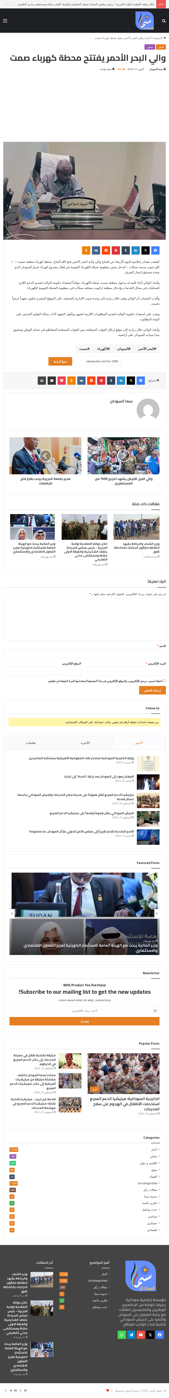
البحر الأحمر (146, 349)
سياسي (152, 1216)
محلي (150, 47)
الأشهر (139, 743)
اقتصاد (153, 1176)
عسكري (152, 1223)
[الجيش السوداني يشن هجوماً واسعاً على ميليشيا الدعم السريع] (148, 818)
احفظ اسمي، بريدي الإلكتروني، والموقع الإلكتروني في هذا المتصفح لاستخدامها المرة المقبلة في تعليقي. (104, 681)
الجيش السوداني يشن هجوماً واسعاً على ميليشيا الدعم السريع (92, 813)
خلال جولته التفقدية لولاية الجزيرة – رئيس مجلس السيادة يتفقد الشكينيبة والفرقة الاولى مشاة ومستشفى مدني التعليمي (85, 551)
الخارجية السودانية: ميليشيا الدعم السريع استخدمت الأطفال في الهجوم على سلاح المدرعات (125, 1103)
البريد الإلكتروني (156, 663)
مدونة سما (150, 1196)
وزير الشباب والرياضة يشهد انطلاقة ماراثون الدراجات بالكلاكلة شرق (137, 547)
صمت (83, 349)
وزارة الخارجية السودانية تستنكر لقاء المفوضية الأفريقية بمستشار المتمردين (81, 758)
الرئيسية (158, 38)
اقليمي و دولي (148, 1163)
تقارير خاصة (149, 1203)
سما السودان (156, 69)
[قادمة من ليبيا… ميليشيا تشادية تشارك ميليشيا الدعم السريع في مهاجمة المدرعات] (70, 1105)
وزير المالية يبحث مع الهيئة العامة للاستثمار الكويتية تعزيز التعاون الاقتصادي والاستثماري (34, 547)
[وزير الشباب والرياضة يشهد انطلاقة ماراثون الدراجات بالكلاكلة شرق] (137, 527)
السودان (122, 349)
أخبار (148, 38)
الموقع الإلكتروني (71, 663)
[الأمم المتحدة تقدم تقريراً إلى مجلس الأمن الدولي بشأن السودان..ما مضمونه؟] (148, 837)
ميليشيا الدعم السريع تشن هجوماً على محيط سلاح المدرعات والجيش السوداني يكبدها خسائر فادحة (75, 797)
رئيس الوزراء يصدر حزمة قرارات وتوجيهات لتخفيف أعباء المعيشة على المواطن (91, 950)
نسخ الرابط (60, 361)
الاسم (161, 646)
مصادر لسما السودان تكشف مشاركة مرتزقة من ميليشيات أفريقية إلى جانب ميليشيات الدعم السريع (33, 1081)
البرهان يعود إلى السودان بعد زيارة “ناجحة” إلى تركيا (99, 776)
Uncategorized (147, 1183)
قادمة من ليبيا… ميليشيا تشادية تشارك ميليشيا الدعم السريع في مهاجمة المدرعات (33, 1103)
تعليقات (31, 743)
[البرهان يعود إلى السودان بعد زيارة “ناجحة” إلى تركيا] (148, 782)
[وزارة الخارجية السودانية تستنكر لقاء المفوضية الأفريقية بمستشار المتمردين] (148, 763)
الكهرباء (102, 349)
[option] (84, 914)
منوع (154, 1169)
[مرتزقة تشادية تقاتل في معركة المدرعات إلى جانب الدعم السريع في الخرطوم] (70, 1061)
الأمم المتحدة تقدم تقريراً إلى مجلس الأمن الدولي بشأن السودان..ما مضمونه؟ (81, 831)
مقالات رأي (150, 1189)
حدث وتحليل (149, 1209)
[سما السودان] (144, 20)
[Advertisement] (84, 107)
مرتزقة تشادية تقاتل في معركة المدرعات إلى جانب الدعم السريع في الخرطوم (34, 1060)
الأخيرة (85, 743)
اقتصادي (152, 1230)
